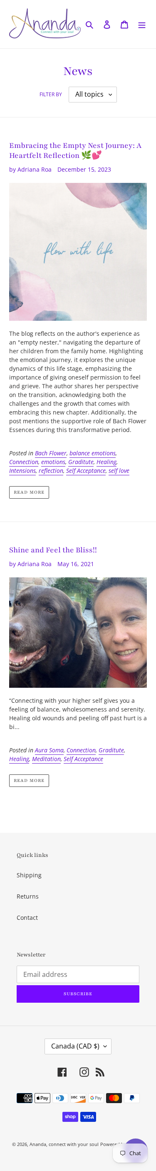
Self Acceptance (86, 470)
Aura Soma (49, 750)
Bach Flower (51, 453)
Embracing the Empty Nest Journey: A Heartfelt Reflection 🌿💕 (75, 150)
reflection (51, 470)
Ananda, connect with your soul (64, 1144)
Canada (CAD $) (75, 1046)
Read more (29, 492)
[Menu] (142, 24)
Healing (106, 462)
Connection (23, 462)
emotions (53, 462)
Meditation (46, 759)
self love (119, 470)
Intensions (22, 470)
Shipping (29, 875)
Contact (27, 917)
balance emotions (92, 453)
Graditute (81, 462)
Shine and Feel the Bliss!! (53, 550)
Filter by (51, 94)
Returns (28, 896)
